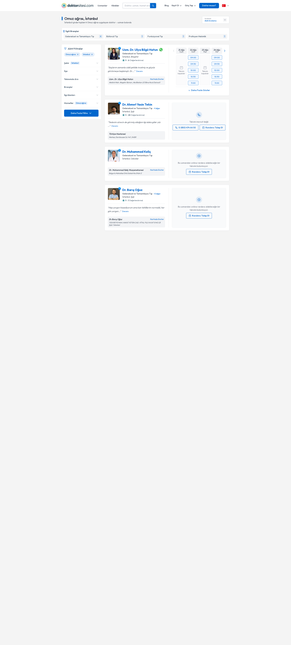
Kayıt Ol (175, 5)
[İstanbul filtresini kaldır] (92, 54)
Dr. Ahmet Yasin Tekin (137, 104)
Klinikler (115, 5)
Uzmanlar (102, 5)
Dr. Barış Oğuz (132, 190)
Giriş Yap (189, 5)
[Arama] (153, 5)
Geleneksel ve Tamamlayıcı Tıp (137, 53)
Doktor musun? (209, 5)
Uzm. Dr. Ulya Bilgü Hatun (140, 50)
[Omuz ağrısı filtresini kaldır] (78, 54)
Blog (167, 5)
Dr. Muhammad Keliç (136, 151)
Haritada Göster (157, 79)
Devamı (139, 71)
